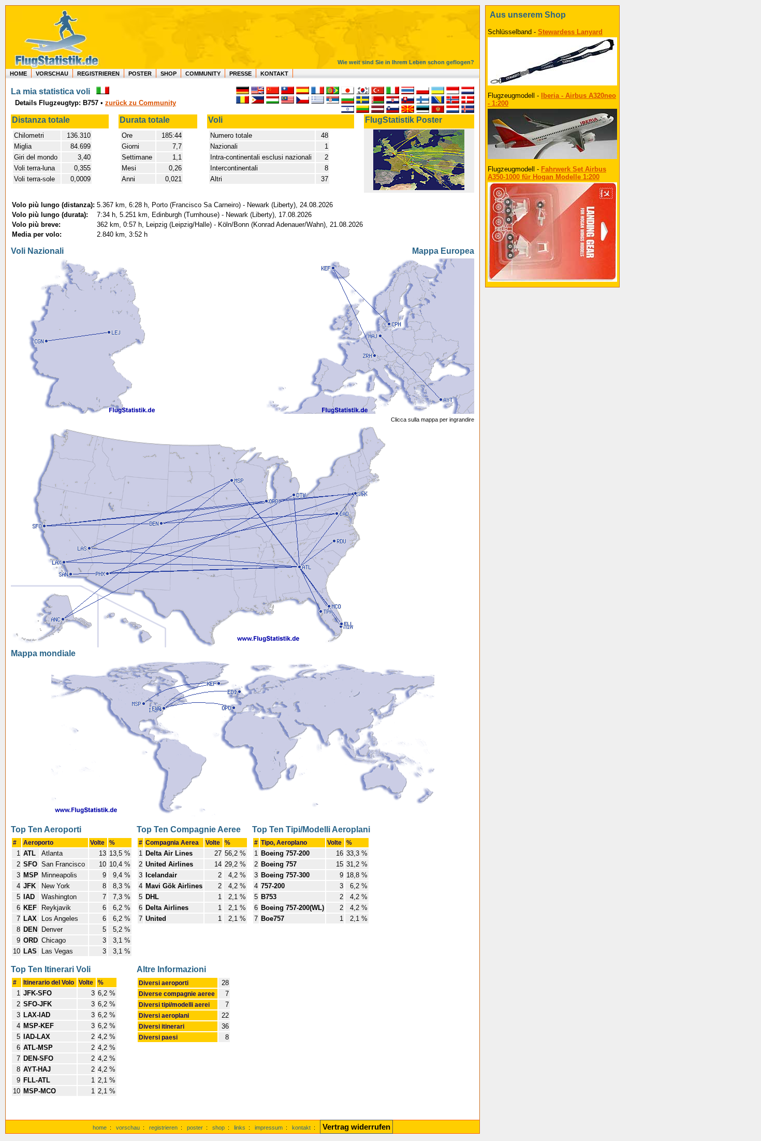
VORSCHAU (52, 73)
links (239, 1127)
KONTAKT (274, 73)
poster (195, 1127)
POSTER (140, 73)
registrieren (163, 1127)
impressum (269, 1127)
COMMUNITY (203, 73)
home (100, 1127)
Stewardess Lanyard (570, 32)
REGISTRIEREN (98, 73)
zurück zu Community (140, 103)
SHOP (168, 73)
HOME (18, 73)
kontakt (301, 1127)
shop (218, 1127)
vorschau (128, 1127)
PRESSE (240, 73)
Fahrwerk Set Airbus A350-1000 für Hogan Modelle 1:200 (547, 173)
